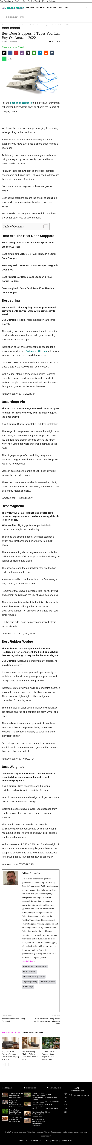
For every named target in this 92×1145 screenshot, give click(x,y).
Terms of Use (67, 1140)
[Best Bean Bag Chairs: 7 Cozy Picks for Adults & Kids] (30, 1043)
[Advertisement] (31, 120)
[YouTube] (55, 1000)
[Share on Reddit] (46, 53)
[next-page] (7, 1064)
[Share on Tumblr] (52, 53)
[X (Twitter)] (33, 1000)
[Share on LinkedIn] (40, 53)
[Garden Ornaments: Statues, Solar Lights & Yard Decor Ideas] (51, 1043)
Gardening (30, 7)
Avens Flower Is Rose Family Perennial (13, 1020)
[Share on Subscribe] (22, 53)
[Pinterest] (47, 1000)
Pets (66, 7)
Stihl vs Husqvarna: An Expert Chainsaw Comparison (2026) (16, 1095)
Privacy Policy (51, 1140)
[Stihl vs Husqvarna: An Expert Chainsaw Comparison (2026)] (5, 1095)
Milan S (6, 41)
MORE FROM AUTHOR (33, 1032)
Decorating (40, 7)
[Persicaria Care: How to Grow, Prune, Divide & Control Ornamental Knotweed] (27, 1095)
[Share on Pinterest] (16, 53)
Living (22, 17)
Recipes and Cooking (54, 7)
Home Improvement (10, 17)
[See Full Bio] (34, 961)
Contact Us (36, 1140)
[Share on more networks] (28, 53)
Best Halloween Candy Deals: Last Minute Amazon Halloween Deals (46, 1021)
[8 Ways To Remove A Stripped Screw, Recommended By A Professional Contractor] (5, 1102)
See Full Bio (27, 961)
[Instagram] (40, 1000)
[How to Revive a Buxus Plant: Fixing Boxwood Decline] (5, 1111)
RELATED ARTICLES (11, 1032)
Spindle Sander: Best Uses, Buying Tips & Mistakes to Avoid (38, 1114)
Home (4, 25)
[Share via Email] (34, 53)
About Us (23, 1140)
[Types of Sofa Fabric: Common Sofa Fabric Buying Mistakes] (10, 1043)
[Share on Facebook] (10, 53)
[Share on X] (4, 53)
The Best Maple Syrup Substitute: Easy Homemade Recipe (15, 1119)
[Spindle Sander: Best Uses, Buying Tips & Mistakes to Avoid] (27, 1113)
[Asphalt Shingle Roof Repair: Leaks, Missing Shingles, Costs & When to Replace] (27, 1120)
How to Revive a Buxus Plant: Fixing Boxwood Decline (15, 1112)
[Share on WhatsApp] (4, 59)
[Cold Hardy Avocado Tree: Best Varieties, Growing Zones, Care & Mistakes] (27, 1104)
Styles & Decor (23, 25)
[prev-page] (3, 1064)
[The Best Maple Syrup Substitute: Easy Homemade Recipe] (5, 1118)
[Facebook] (25, 1000)
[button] (87, 7)
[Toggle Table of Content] (44, 226)
